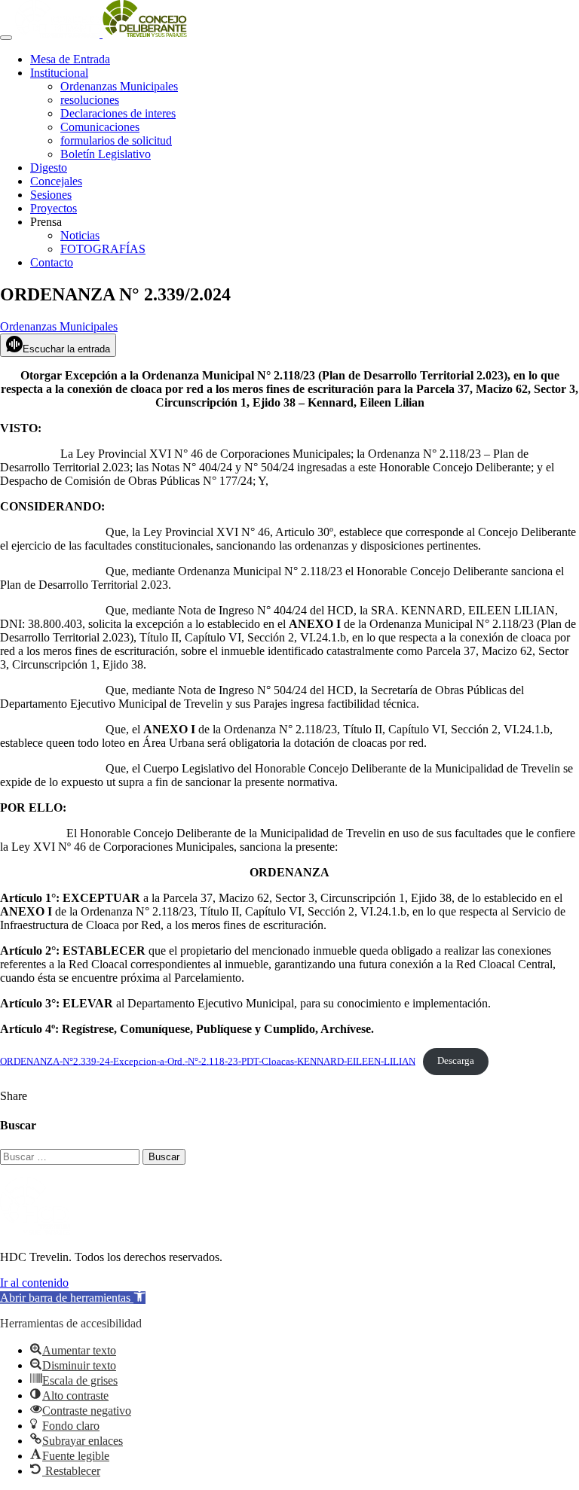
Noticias (80, 235)
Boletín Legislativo (105, 154)
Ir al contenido (34, 1282)
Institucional (59, 72)
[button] (73, 1297)
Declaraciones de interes (118, 113)
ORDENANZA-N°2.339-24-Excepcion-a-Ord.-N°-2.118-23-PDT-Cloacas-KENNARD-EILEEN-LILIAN (207, 1061)
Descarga (455, 1061)
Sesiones (51, 194)
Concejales (56, 181)
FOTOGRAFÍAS (103, 248)
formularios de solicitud (116, 140)
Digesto (48, 167)
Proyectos (53, 208)
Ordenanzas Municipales (119, 86)
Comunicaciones (99, 126)
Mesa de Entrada (70, 59)
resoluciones (89, 99)
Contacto (51, 262)
